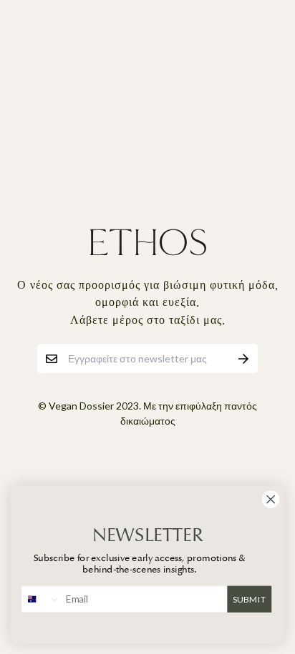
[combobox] (41, 599)
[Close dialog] (270, 499)
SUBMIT (249, 598)
